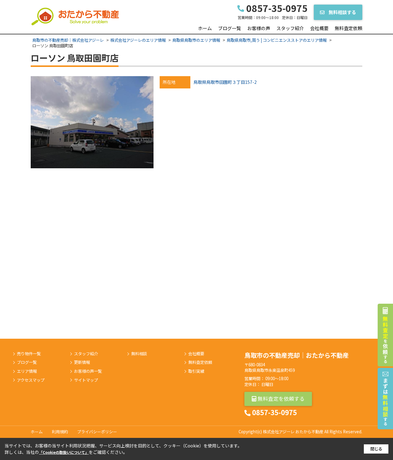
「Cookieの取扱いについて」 (64, 452)
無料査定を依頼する (280, 398)
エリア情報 (27, 371)
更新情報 (82, 362)
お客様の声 (258, 28)
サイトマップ (86, 380)
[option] (92, 122)
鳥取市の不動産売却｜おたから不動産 (296, 355)
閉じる (376, 449)
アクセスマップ (31, 380)
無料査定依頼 (348, 28)
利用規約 (60, 432)
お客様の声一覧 (88, 371)
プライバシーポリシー (97, 432)
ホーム (205, 28)
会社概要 (319, 28)
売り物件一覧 (29, 354)
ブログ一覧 (229, 28)
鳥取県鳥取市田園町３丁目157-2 (225, 82)
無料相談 (139, 354)
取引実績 (196, 371)
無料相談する (342, 12)
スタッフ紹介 (290, 28)
